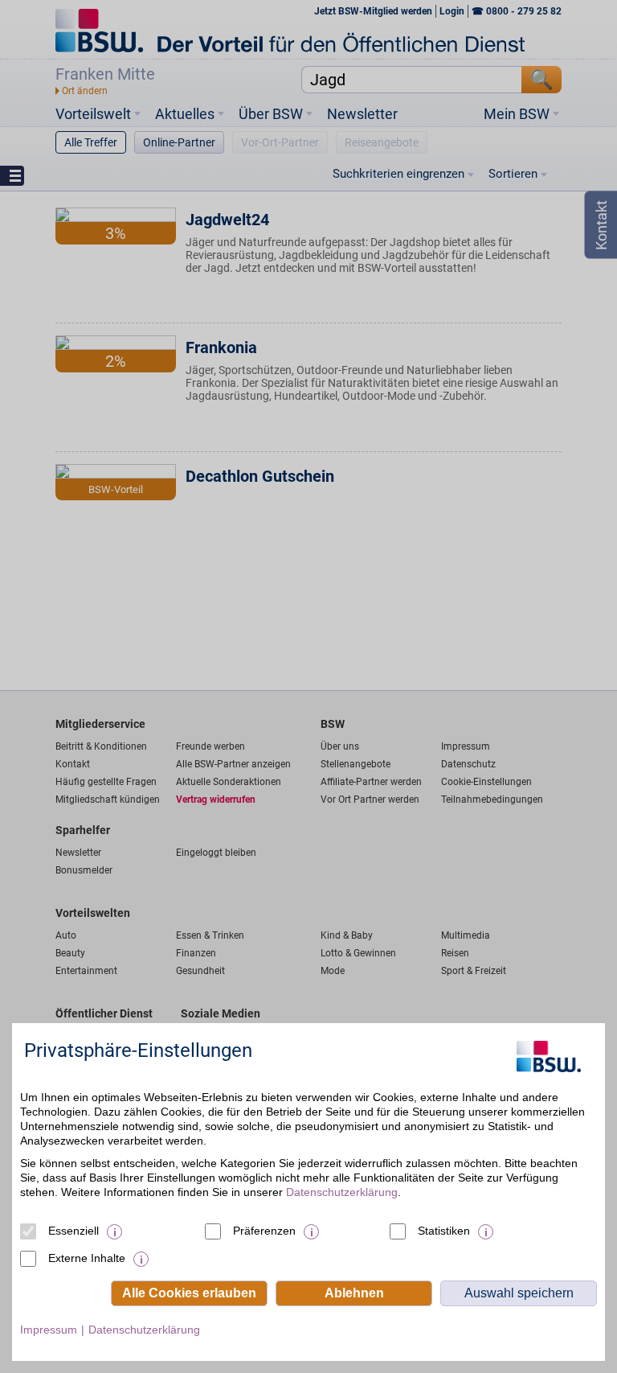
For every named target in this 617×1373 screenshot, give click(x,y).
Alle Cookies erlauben (189, 1293)
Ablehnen (354, 1293)
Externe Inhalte (86, 1258)
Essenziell (73, 1230)
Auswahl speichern (519, 1293)
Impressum (48, 1329)
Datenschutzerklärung (342, 1192)
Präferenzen (264, 1230)
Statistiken (444, 1230)
